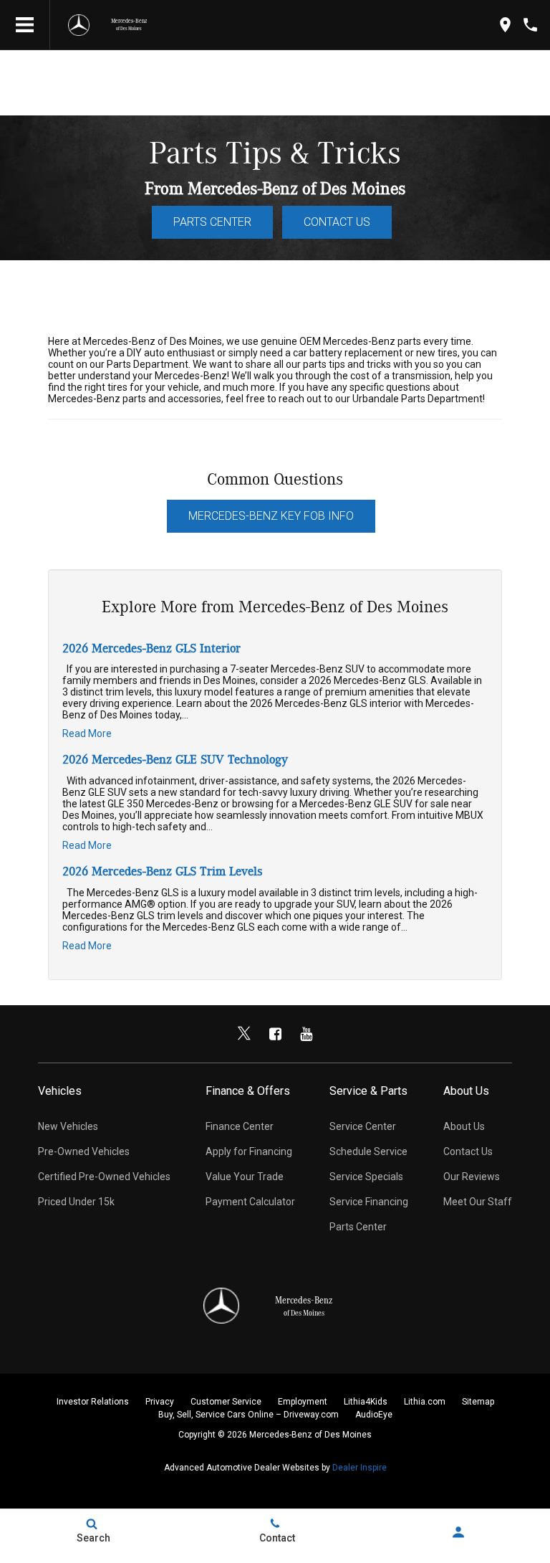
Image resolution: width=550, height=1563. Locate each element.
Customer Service (225, 1402)
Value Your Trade (245, 1176)
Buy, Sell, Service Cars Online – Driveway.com (248, 1415)
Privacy (159, 1402)
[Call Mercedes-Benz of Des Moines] (530, 25)
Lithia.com (424, 1402)
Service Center (362, 1126)
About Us (464, 1126)
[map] (505, 25)
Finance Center (240, 1126)
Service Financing (368, 1201)
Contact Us (337, 222)
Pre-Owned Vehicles (84, 1151)
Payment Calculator (250, 1201)
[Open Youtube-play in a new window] (306, 1034)
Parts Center (212, 222)
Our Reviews (471, 1176)
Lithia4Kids (365, 1402)
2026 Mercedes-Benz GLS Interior (151, 648)
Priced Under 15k (76, 1201)
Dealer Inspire (359, 1468)
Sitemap (478, 1402)
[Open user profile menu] (458, 1532)
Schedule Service (368, 1151)
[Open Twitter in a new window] (244, 1034)
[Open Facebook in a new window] (275, 1034)
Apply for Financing (249, 1151)
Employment (302, 1402)
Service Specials (366, 1176)
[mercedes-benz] (79, 25)
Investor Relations (93, 1402)
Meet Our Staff (477, 1201)
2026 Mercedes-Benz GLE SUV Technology (175, 760)
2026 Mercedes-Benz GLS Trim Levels (162, 871)
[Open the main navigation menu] (25, 25)
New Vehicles (68, 1126)
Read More (87, 733)
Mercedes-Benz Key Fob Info (271, 516)
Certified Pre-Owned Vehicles (104, 1176)
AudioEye (373, 1415)
